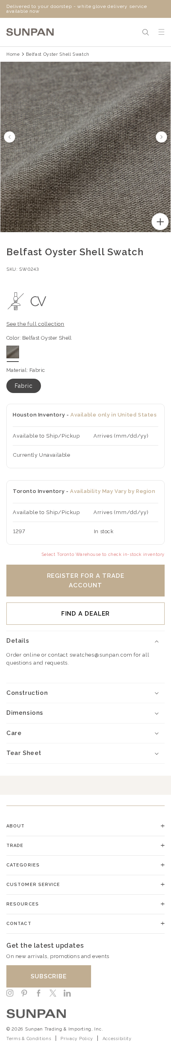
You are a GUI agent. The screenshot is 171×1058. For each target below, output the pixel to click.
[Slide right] (161, 137)
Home (13, 54)
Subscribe (49, 976)
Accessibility (117, 1038)
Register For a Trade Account (85, 580)
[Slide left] (9, 137)
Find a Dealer (85, 613)
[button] (145, 32)
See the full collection (35, 324)
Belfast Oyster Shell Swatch (57, 54)
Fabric (24, 386)
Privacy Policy (76, 1038)
